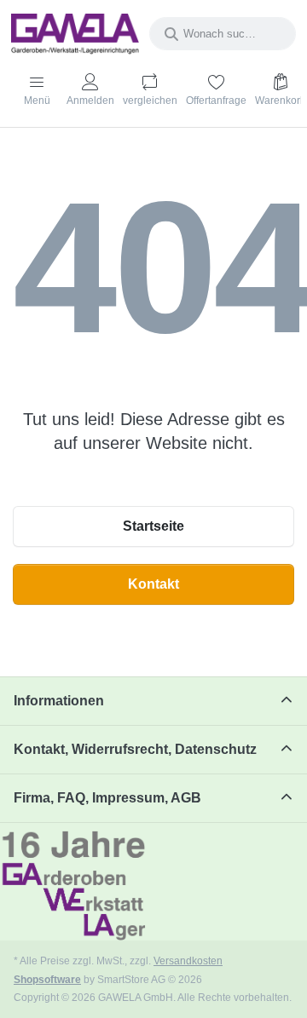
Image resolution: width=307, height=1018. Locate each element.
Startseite (153, 526)
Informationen (59, 700)
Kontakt (153, 584)
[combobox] (222, 33)
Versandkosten (188, 960)
